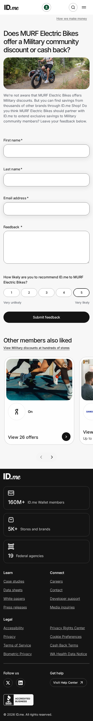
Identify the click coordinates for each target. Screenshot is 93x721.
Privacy (9, 636)
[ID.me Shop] (14, 7)
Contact (56, 590)
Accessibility (13, 628)
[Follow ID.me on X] (8, 682)
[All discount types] (46, 7)
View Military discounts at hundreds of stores (36, 348)
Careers (56, 581)
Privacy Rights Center (67, 628)
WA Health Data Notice (68, 654)
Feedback (12, 227)
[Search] (73, 7)
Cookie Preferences (66, 636)
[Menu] (84, 7)
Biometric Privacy (17, 654)
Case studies (13, 581)
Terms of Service (17, 645)
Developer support (65, 598)
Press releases (15, 607)
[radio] (11, 292)
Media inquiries (62, 607)
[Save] (65, 365)
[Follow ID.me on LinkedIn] (20, 682)
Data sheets (12, 590)
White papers (14, 598)
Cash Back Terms (64, 645)
